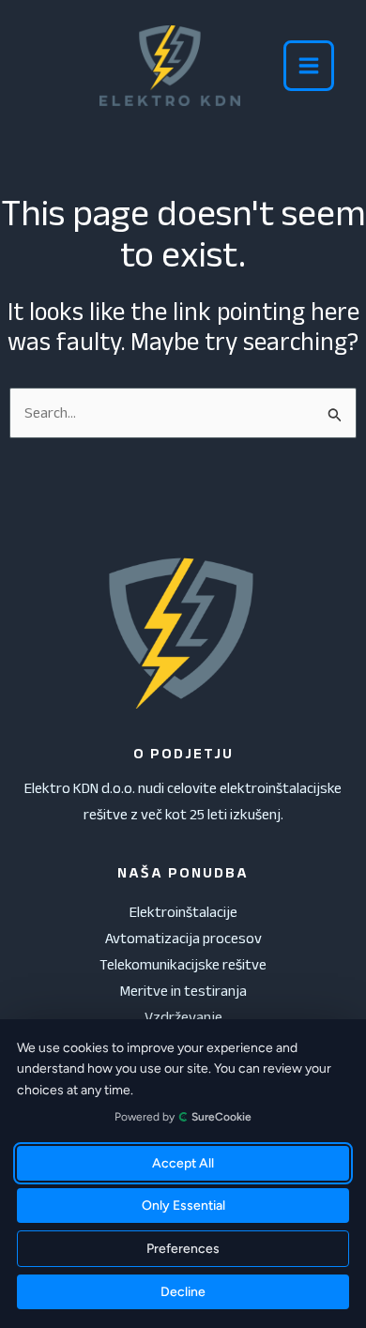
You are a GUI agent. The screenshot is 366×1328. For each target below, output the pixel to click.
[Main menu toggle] (308, 65)
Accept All (183, 1163)
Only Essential (183, 1206)
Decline (183, 1292)
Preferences (183, 1249)
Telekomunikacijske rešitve (183, 964)
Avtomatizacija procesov (183, 938)
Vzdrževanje (183, 1017)
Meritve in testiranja (183, 991)
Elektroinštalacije (183, 912)
